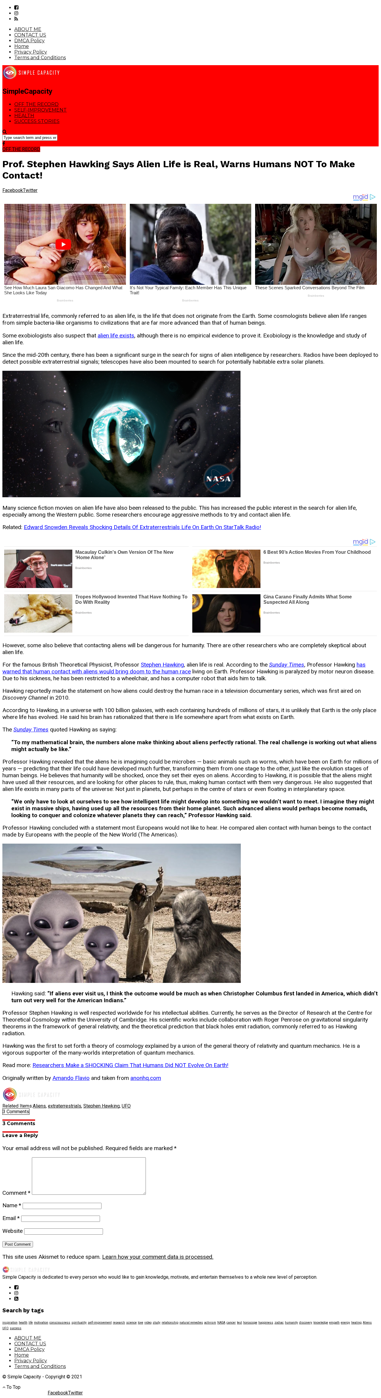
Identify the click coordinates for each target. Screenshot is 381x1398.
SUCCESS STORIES (37, 121)
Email (11, 1218)
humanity (291, 1322)
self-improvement (100, 1322)
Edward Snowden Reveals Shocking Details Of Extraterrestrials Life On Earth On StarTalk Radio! (142, 527)
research (119, 1322)
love (140, 1322)
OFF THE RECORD (36, 104)
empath (334, 1322)
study (156, 1322)
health (23, 1322)
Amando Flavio (71, 1078)
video (148, 1322)
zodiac (279, 1322)
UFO (126, 1106)
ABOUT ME (27, 29)
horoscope (250, 1322)
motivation (41, 1322)
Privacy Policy (30, 52)
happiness (265, 1322)
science (131, 1322)
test (239, 1322)
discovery (305, 1322)
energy (345, 1322)
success (15, 1328)
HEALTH (24, 115)
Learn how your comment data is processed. (157, 1256)
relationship (170, 1322)
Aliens (39, 1106)
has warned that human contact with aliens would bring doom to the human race (184, 668)
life (31, 1322)
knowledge (320, 1322)
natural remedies (191, 1322)
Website (12, 1230)
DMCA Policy (29, 40)
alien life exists (116, 335)
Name (11, 1205)
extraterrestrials (64, 1106)
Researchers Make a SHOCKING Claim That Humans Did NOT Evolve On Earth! (130, 1065)
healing (356, 1322)
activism (210, 1322)
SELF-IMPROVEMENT (40, 110)
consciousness (59, 1322)
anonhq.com (145, 1078)
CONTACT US (30, 35)
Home (21, 46)
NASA (221, 1322)
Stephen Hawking (162, 664)
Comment (16, 1192)
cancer (231, 1322)
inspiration (10, 1322)
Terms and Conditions (40, 57)
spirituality (79, 1322)
